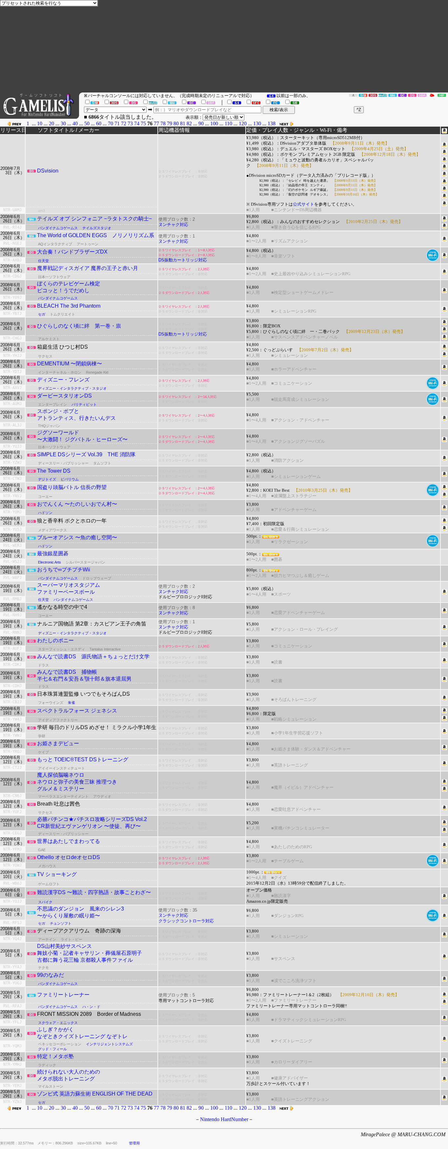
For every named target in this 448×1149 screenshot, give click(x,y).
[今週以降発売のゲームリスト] (353, 95)
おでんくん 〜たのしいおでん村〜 (77, 504)
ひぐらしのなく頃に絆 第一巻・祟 (79, 326)
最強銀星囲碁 (53, 553)
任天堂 (43, 261)
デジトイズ (47, 479)
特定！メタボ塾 (55, 1056)
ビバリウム (70, 479)
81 (182, 123)
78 (163, 123)
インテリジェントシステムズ (109, 1044)
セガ (41, 314)
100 (214, 123)
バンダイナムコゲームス (58, 228)
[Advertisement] (251, 46)
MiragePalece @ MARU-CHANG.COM (403, 1134)
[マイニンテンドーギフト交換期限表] (432, 95)
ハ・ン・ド (91, 1007)
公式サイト (303, 204)
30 (63, 123)
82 (189, 123)
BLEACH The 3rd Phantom (68, 306)
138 (271, 123)
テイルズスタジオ (96, 228)
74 (136, 123)
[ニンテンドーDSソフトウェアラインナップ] (412, 95)
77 (156, 123)
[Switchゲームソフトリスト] (363, 95)
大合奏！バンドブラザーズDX (72, 252)
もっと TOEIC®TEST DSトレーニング (82, 759)
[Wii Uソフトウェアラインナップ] (382, 95)
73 (130, 123)
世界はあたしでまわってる (68, 841)
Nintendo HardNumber (224, 1119)
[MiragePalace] (442, 95)
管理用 (134, 1143)
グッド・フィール (52, 1049)
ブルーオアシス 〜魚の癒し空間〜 (77, 537)
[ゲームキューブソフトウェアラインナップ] (402, 95)
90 (201, 123)
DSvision (47, 171)
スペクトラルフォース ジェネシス (77, 710)
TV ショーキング (57, 874)
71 (117, 123)
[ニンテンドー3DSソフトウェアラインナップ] (373, 95)
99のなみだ (50, 975)
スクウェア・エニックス (58, 1023)
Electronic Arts (49, 562)
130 (257, 123)
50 (87, 123)
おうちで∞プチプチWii (63, 569)
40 (75, 123)
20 (51, 123)
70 (110, 123)
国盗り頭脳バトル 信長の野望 (72, 487)
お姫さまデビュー (58, 743)
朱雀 (71, 703)
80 (176, 123)
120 (243, 123)
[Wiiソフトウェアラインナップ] (392, 95)
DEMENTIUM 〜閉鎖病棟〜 (69, 363)
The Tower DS (54, 471)
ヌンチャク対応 (173, 224)
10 (39, 123)
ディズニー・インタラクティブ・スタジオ (72, 388)
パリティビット (84, 404)
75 (143, 123)
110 (228, 123)
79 (169, 123)
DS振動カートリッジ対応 (182, 259)
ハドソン (45, 513)
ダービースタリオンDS (64, 396)
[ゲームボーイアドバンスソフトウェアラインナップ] (422, 95)
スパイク (45, 902)
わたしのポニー (55, 640)
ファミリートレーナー (63, 994)
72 (123, 123)
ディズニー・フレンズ (63, 379)
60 (98, 123)
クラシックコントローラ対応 (186, 920)
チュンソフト (60, 923)
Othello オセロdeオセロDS (68, 857)
